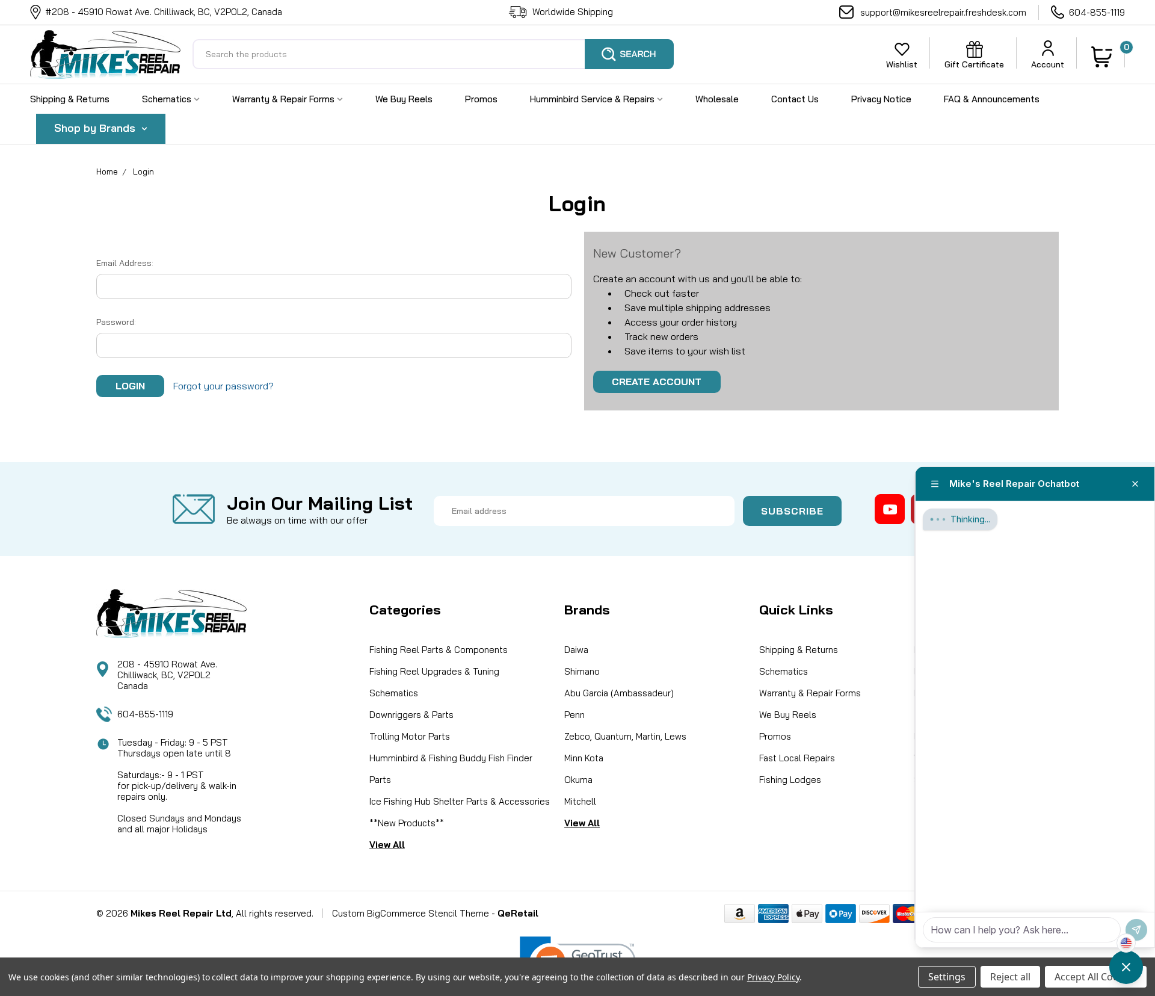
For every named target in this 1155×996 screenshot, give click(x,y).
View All (387, 844)
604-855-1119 (1097, 12)
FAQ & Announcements (992, 99)
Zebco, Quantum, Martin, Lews (625, 736)
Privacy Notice (881, 99)
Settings (947, 976)
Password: (116, 322)
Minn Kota (583, 758)
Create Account (656, 382)
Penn (574, 714)
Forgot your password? (223, 386)
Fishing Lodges (790, 779)
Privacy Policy (773, 977)
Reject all (1010, 976)
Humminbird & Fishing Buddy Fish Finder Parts (450, 768)
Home (107, 171)
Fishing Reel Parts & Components (438, 649)
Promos (481, 99)
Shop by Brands (96, 128)
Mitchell (580, 801)
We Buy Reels (404, 99)
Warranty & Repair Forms (284, 99)
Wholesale (717, 99)
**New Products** (406, 823)
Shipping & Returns (69, 99)
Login (143, 171)
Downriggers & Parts (411, 714)
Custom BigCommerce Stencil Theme (410, 913)
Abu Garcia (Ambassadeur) (619, 693)
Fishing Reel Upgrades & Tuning (434, 671)
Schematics (168, 99)
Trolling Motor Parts (409, 736)
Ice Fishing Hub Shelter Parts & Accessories (459, 801)
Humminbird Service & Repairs (593, 99)
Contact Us (795, 99)
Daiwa (576, 649)
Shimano (582, 671)
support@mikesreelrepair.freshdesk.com (943, 12)
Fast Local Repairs (797, 758)
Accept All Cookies (1096, 976)
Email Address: (124, 263)
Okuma (578, 779)
